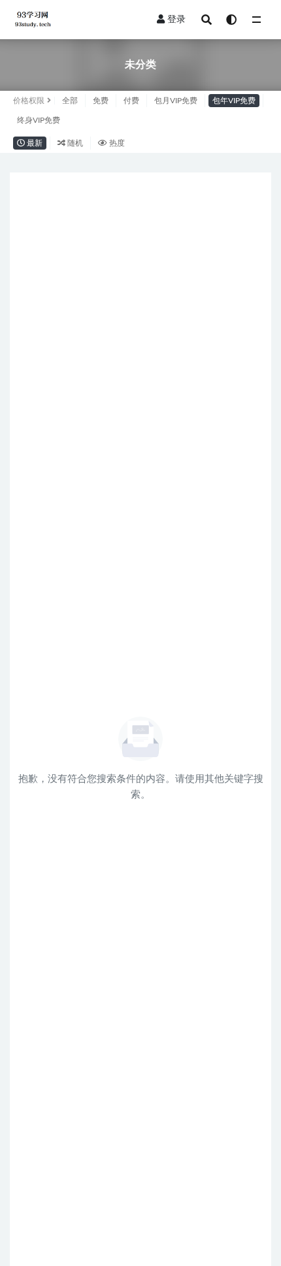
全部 (70, 101)
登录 (176, 19)
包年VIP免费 (234, 101)
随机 (74, 143)
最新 (33, 143)
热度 (116, 143)
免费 (100, 101)
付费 (131, 101)
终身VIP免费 (38, 120)
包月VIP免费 (175, 101)
